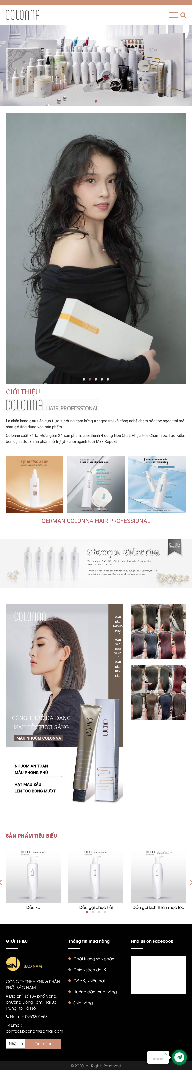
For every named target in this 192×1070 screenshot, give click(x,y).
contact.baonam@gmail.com (34, 1031)
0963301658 (36, 1016)
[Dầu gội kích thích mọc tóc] (158, 875)
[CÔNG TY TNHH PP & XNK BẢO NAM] (23, 15)
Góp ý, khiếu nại (89, 981)
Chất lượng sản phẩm (95, 959)
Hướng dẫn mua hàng (95, 991)
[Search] (182, 15)
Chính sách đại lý (90, 969)
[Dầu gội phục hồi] (96, 875)
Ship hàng (83, 1003)
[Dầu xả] (33, 875)
